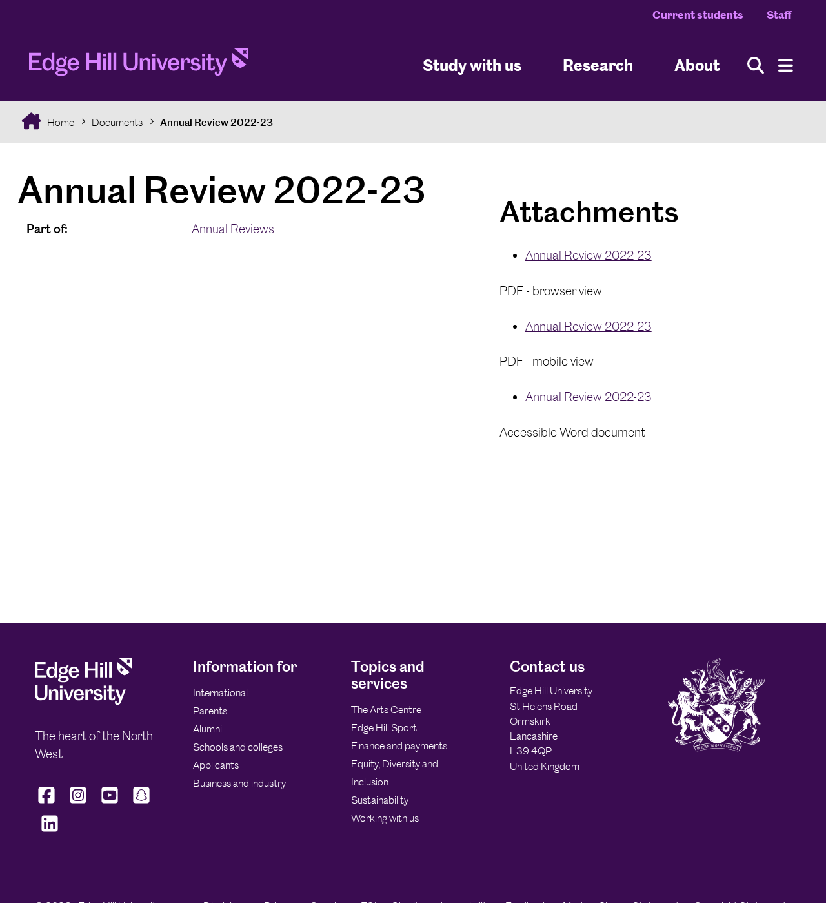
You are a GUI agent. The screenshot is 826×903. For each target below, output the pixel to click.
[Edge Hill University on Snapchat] (141, 803)
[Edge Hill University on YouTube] (110, 803)
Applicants (216, 765)
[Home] (138, 65)
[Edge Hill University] (83, 701)
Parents (210, 711)
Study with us (472, 65)
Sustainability (379, 800)
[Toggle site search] (755, 65)
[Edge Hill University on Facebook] (48, 803)
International (220, 693)
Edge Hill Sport (384, 727)
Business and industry (239, 783)
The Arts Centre (386, 709)
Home (59, 122)
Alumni (207, 729)
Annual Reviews (233, 229)
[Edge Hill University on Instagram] (78, 803)
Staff (779, 14)
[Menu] (785, 65)
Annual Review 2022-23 (216, 122)
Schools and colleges (238, 747)
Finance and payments (399, 746)
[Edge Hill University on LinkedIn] (49, 832)
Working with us (385, 818)
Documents (117, 122)
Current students (697, 14)
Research (598, 65)
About (697, 65)
